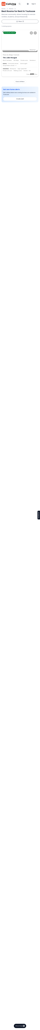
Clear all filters (20, 81)
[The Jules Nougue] (20, 41)
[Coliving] (9, 4)
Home (3, 9)
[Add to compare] (31, 32)
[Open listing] (20, 65)
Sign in (34, 4)
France (11, 9)
